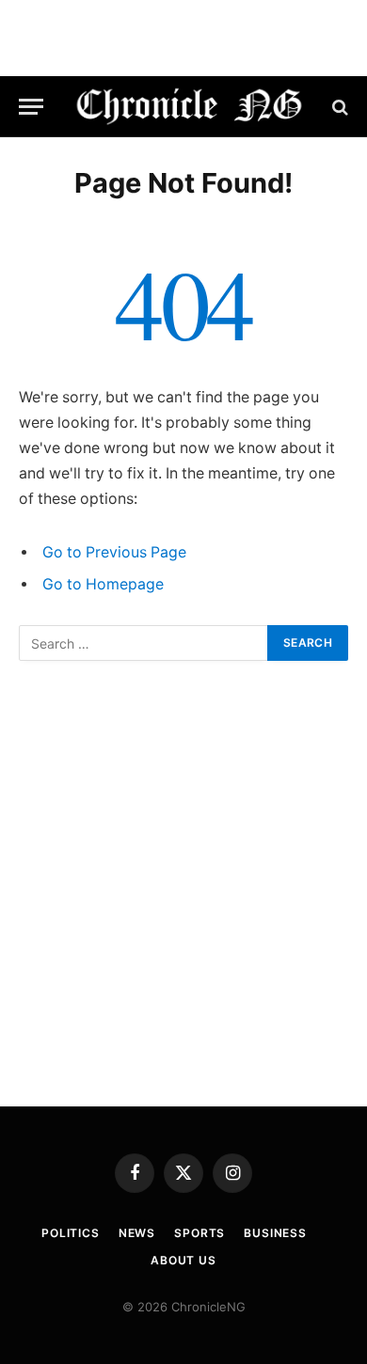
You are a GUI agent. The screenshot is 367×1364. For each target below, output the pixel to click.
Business (275, 1233)
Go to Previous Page (114, 552)
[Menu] (31, 107)
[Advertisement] (183, 883)
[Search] (338, 107)
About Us (183, 1260)
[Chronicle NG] (190, 106)
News (137, 1233)
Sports (199, 1233)
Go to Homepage (103, 584)
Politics (70, 1233)
